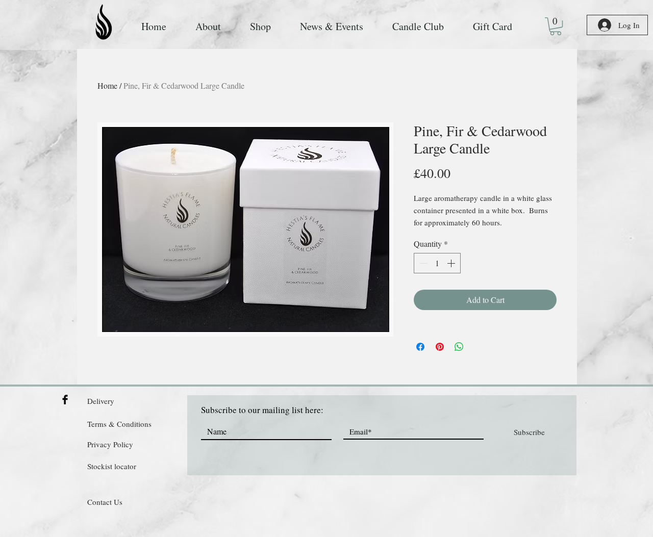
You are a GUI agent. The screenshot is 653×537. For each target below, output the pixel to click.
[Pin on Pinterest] (440, 347)
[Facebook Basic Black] (65, 399)
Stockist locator (111, 466)
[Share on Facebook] (420, 347)
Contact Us (104, 502)
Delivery (100, 401)
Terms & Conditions (119, 424)
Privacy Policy (110, 444)
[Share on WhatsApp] (459, 347)
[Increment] (452, 263)
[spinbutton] (437, 263)
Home (107, 85)
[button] (555, 26)
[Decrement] (422, 263)
